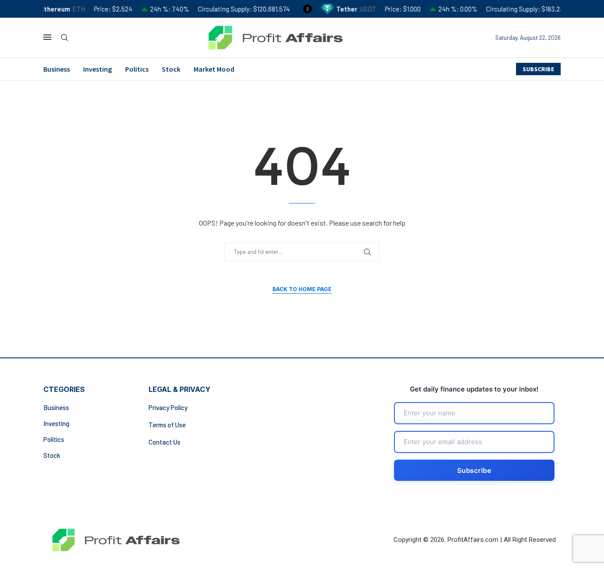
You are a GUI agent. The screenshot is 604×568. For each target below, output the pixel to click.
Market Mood (214, 69)
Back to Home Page (302, 289)
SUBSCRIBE (538, 69)
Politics (137, 69)
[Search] (64, 38)
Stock (171, 69)
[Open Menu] (47, 37)
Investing (97, 69)
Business (56, 69)
